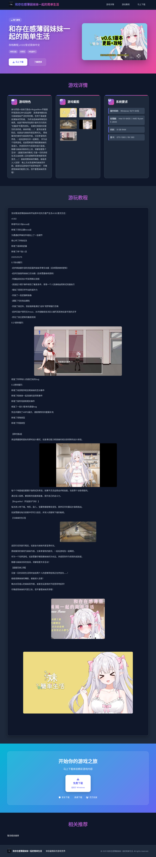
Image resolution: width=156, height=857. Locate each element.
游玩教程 (126, 4)
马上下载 (141, 4)
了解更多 (38, 62)
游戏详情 (110, 4)
